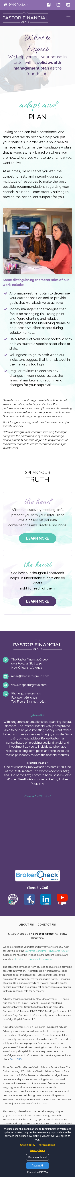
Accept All (37, 1165)
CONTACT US (47, 924)
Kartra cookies (47, 1144)
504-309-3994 (18, 4)
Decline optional (37, 1157)
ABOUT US (26, 924)
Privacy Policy (37, 1150)
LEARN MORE (37, 538)
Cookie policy (28, 1144)
